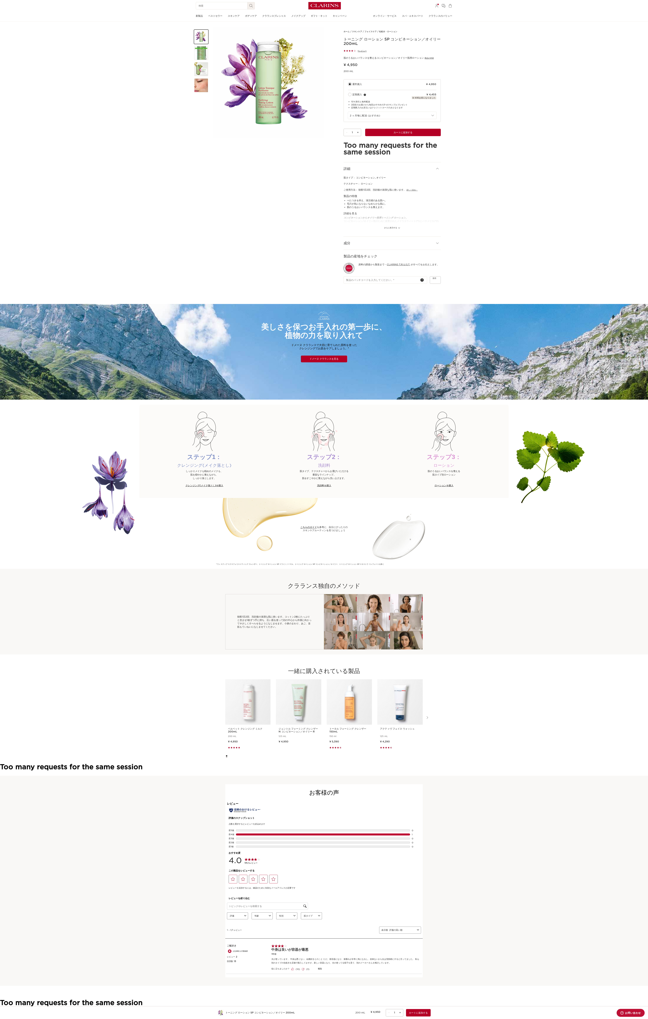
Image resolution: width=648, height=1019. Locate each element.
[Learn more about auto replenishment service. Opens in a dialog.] (364, 94)
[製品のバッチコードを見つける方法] (422, 280)
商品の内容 (429, 58)
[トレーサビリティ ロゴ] (349, 268)
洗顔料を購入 (324, 485)
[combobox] (392, 115)
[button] (201, 37)
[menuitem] (437, 6)
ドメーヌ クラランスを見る (324, 358)
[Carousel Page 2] (226, 757)
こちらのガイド (308, 527)
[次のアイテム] (427, 717)
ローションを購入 (444, 485)
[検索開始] (251, 5)
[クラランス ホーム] (324, 6)
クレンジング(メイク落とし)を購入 (204, 485)
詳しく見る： (412, 190)
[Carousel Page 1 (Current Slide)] (226, 756)
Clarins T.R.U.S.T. (398, 264)
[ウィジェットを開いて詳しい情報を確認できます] (631, 1013)
